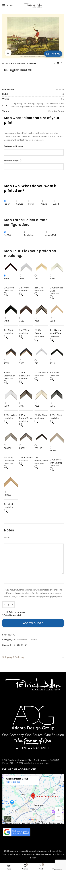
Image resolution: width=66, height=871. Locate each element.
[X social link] (14, 645)
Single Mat (29, 235)
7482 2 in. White (24, 283)
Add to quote (33, 623)
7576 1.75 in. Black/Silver (9, 369)
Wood (56, 203)
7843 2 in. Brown (9, 283)
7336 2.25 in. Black (56, 410)
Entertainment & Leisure (23, 63)
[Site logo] (33, 5)
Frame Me (55, 53)
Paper (7, 203)
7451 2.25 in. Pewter (38, 327)
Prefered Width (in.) (13, 146)
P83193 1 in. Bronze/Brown (41, 454)
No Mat (7, 235)
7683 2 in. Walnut (24, 325)
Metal (31, 203)
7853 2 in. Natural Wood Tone (55, 327)
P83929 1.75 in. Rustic (26, 453)
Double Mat (50, 235)
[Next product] (62, 63)
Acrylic (44, 203)
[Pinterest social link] (22, 645)
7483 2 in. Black (8, 325)
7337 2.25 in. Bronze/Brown (26, 411)
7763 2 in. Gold (39, 283)
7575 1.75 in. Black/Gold (24, 369)
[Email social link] (18, 645)
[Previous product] (54, 63)
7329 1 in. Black (54, 368)
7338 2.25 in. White (10, 410)
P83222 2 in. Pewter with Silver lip (56, 456)
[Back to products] (58, 63)
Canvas (19, 203)
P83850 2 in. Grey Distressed (9, 454)
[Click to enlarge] (8, 52)
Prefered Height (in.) (13, 160)
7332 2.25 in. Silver (41, 410)
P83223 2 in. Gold (8, 499)
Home (5, 63)
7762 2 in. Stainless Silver (56, 284)
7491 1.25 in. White (41, 368)
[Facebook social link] (10, 645)
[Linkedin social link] (26, 645)
